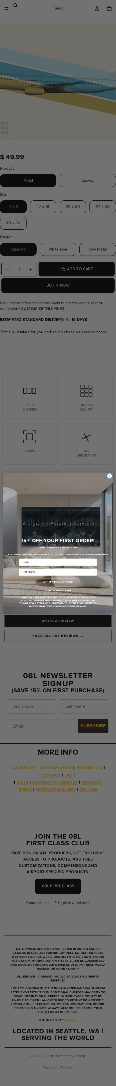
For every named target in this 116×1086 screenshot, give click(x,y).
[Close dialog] (109, 476)
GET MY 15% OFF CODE (58, 582)
